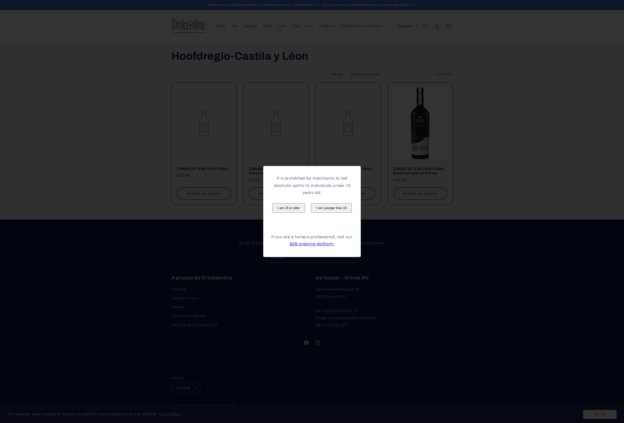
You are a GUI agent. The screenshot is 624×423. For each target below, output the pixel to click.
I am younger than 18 (331, 208)
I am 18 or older (289, 208)
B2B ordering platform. (312, 244)
